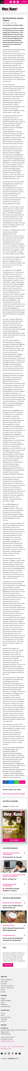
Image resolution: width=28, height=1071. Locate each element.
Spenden (24, 1)
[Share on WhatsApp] (17, 782)
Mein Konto (11, 2)
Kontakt (3, 992)
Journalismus (16, 794)
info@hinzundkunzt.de (7, 1041)
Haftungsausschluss (6, 1048)
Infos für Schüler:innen (7, 988)
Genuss (3, 1013)
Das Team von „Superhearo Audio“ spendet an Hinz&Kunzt (13, 875)
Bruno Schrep (7, 794)
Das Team (4, 984)
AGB (9, 1046)
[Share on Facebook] (5, 782)
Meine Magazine (14, 2)
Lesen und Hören (6, 1017)
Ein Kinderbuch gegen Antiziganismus (9, 885)
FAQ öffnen (8, 965)
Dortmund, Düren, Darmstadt (12, 903)
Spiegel (23, 794)
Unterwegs (4, 1019)
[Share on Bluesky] (11, 782)
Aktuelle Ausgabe (6, 1000)
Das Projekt (4, 982)
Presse (3, 990)
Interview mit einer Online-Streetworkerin (11, 853)
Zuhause (3, 1021)
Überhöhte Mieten (8, 925)
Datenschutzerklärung (18, 1046)
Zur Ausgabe (14, 840)
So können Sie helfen (7, 986)
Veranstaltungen (6, 1006)
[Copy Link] (22, 782)
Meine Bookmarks (18, 2)
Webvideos (4, 1004)
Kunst (2, 1015)
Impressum (4, 1046)
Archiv (2, 1002)
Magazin (3, 998)
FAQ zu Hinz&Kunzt (6, 980)
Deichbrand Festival (9, 935)
